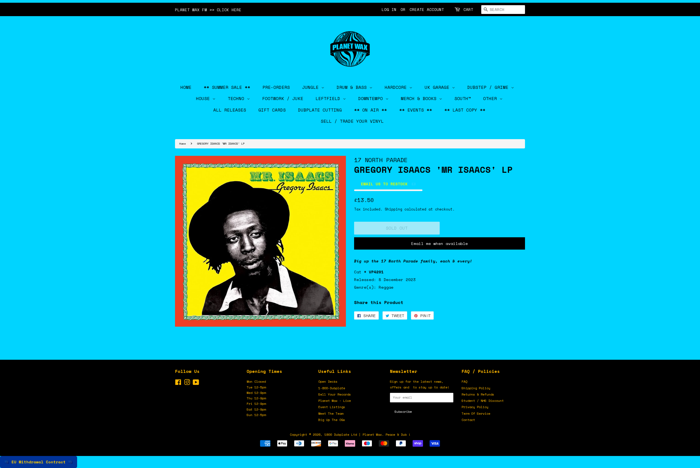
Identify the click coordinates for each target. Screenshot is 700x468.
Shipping (393, 209)
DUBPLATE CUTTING (320, 110)
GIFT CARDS (272, 110)
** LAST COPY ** (464, 110)
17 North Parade (380, 159)
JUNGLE (311, 87)
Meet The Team (330, 413)
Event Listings (331, 407)
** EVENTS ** (415, 110)
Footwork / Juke (282, 98)
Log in (389, 9)
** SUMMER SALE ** (227, 87)
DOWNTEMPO (372, 98)
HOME (185, 87)
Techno (237, 98)
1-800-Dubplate (331, 388)
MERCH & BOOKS (420, 98)
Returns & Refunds (478, 394)
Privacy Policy (475, 407)
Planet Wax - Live (334, 400)
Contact (468, 419)
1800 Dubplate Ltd (340, 434)
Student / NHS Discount (483, 400)
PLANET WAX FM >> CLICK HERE (208, 10)
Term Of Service (476, 413)
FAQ (464, 381)
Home (182, 143)
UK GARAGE (438, 87)
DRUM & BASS (353, 87)
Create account (427, 9)
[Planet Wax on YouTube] (196, 383)
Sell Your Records (334, 394)
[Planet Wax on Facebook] (178, 383)
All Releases (229, 110)
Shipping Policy (476, 388)
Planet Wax (372, 434)
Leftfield (329, 98)
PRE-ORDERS (276, 87)
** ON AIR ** (370, 110)
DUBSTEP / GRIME (489, 87)
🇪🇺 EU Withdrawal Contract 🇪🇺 (38, 462)
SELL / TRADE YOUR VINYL (352, 121)
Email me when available (439, 243)
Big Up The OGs (331, 419)
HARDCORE (397, 87)
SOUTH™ (462, 98)
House (204, 98)
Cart (468, 9)
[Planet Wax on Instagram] (187, 383)
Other (491, 98)
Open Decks (327, 381)
